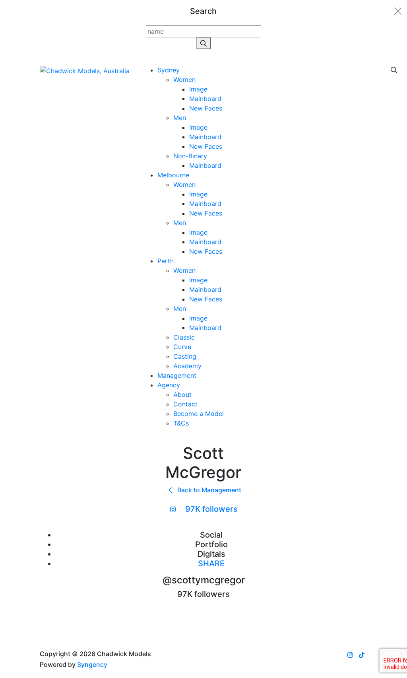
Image (198, 89)
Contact (185, 404)
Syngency (92, 664)
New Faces (205, 108)
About (182, 394)
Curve (182, 347)
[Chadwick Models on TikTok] (362, 655)
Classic (184, 337)
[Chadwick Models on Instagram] (350, 655)
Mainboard (205, 99)
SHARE (211, 563)
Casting (184, 356)
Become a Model (198, 414)
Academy (187, 366)
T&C (181, 423)
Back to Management (208, 490)
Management (176, 375)
